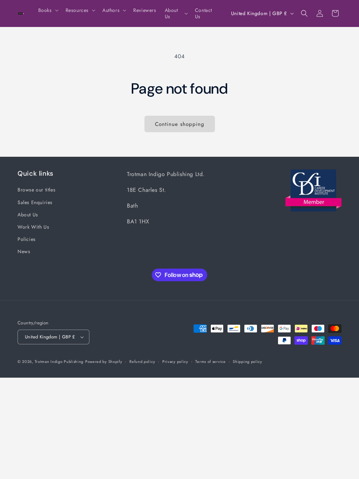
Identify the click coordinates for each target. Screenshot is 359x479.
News (24, 251)
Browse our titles (36, 189)
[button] (47, 10)
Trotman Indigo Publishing (59, 361)
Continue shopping (179, 124)
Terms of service (210, 361)
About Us (28, 214)
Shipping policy (247, 361)
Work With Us (33, 226)
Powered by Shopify (103, 361)
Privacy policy (175, 361)
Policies (27, 239)
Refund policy (142, 361)
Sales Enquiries (35, 202)
